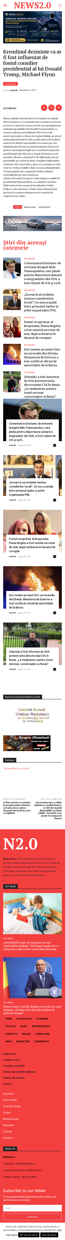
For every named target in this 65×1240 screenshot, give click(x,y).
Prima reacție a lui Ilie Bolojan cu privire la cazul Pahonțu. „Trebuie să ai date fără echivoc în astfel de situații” (32, 1010)
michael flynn (44, 207)
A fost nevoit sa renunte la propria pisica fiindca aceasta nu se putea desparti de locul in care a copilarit (17, 807)
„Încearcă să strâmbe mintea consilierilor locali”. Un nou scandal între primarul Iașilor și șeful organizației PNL (41, 302)
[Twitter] (51, 108)
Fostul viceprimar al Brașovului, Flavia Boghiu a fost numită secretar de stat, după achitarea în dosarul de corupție (42, 330)
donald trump (30, 207)
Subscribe (32, 1217)
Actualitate (29, 259)
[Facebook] (44, 108)
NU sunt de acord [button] (29, 1235)
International (10, 84)
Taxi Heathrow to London (16, 768)
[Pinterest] (59, 108)
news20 (14, 90)
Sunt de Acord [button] (49, 1235)
